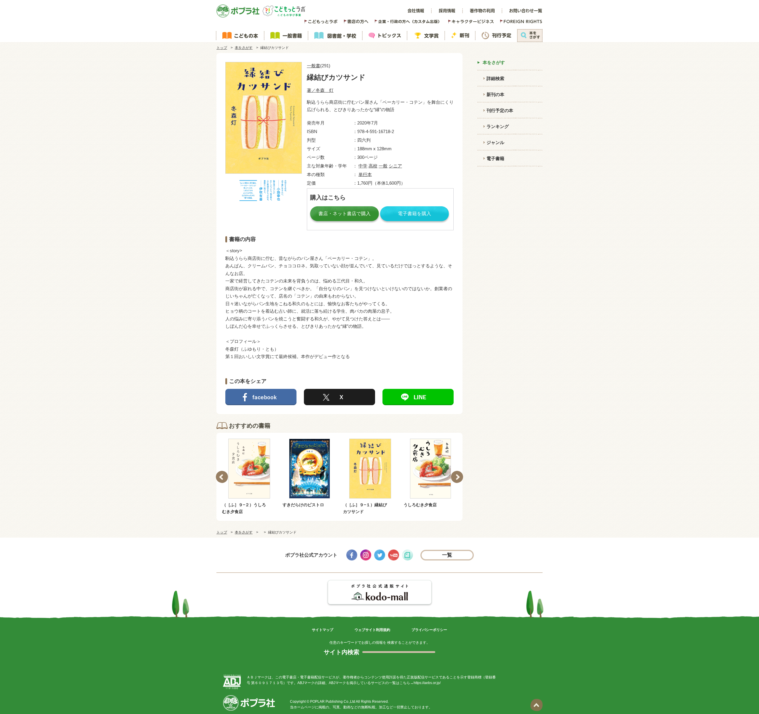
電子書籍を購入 (414, 213)
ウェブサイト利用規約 (372, 630)
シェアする (260, 397)
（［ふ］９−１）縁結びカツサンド (330, 508)
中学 (362, 165)
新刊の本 (495, 94)
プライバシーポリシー (429, 630)
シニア (395, 165)
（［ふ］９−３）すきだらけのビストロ (451, 508)
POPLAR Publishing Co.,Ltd (332, 701)
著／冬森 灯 (320, 90)
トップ (221, 48)
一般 (383, 165)
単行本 (365, 174)
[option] (275, 473)
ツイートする (339, 397)
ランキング (498, 126)
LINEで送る (418, 397)
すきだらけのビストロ (268, 504)
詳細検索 (495, 78)
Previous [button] (222, 477)
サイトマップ (322, 630)
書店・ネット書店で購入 (344, 213)
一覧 (447, 555)
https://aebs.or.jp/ (427, 683)
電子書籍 (495, 158)
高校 (373, 165)
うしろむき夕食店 (385, 504)
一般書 (313, 65)
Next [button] (457, 477)
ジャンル (495, 142)
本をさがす (244, 48)
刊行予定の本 (500, 110)
